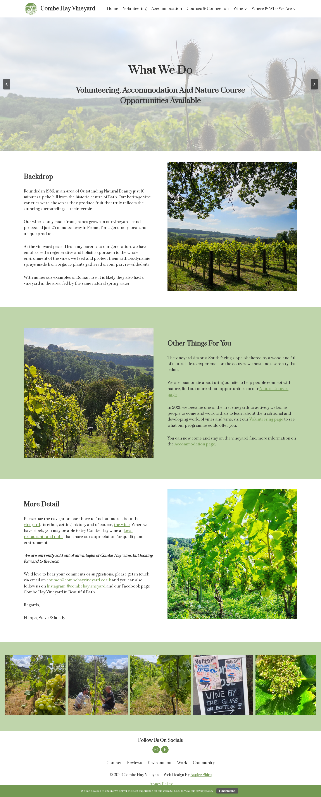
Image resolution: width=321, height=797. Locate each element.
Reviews (134, 762)
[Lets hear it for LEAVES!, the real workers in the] (35, 685)
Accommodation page (194, 444)
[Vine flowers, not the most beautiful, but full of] (285, 685)
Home (112, 8)
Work (182, 762)
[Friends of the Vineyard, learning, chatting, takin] (98, 685)
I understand (227, 791)
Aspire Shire (201, 775)
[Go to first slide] (314, 84)
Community (204, 762)
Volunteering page (266, 419)
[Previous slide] (6, 84)
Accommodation (166, 8)
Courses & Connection (208, 8)
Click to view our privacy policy (193, 791)
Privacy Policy (160, 784)
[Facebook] (165, 749)
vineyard (32, 524)
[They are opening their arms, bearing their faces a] (160, 685)
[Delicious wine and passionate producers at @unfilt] (223, 685)
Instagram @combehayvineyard (76, 586)
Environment (160, 762)
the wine (122, 524)
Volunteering (135, 8)
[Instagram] (156, 749)
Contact (114, 762)
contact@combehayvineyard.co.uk (79, 580)
